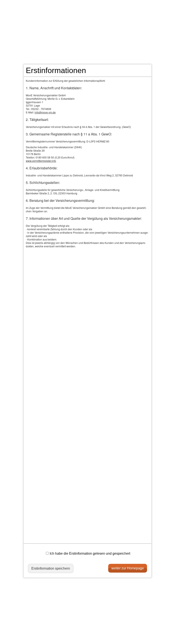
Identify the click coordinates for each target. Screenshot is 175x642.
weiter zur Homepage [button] (127, 568)
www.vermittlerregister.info (41, 161)
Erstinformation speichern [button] (50, 568)
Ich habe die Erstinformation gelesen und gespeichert (90, 553)
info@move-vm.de (45, 112)
